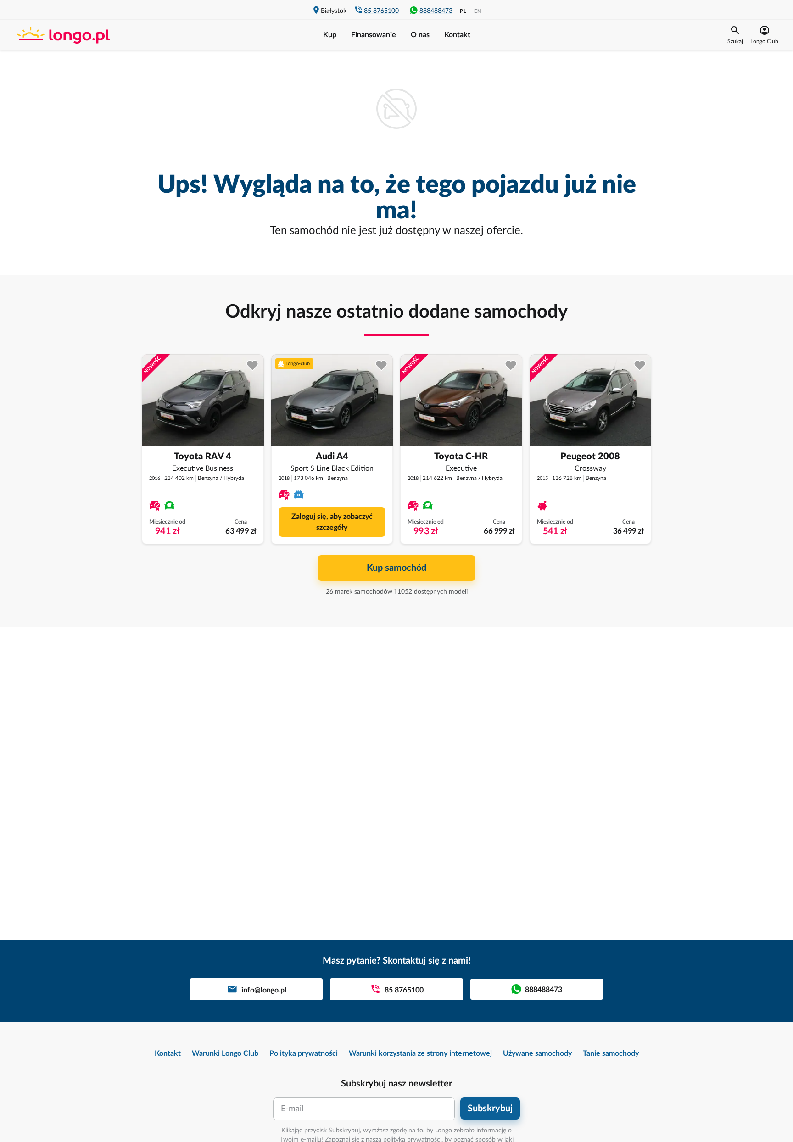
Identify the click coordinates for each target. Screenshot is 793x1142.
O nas (420, 35)
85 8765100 (381, 11)
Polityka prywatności (303, 1053)
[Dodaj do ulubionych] (253, 365)
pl (463, 11)
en (477, 11)
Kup (329, 35)
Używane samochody (537, 1053)
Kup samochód (396, 568)
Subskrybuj (490, 1108)
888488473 (435, 11)
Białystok (333, 11)
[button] (735, 35)
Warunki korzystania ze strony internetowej (420, 1053)
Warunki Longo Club (225, 1053)
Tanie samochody (611, 1053)
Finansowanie (373, 35)
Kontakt (457, 35)
